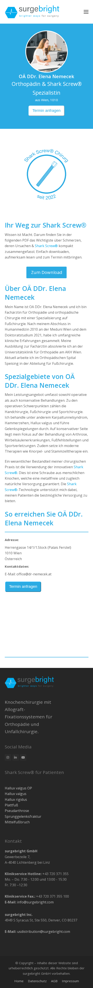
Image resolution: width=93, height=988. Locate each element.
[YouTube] (23, 757)
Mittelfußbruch (17, 822)
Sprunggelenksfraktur (23, 816)
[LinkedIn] (15, 757)
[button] (86, 12)
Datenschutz (37, 981)
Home (19, 981)
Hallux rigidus (16, 799)
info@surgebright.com (35, 902)
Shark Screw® (46, 245)
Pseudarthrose (17, 810)
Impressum (70, 981)
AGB (54, 981)
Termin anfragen (46, 110)
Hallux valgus (15, 793)
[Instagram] (8, 757)
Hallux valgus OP (18, 788)
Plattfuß (11, 805)
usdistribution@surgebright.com (43, 931)
